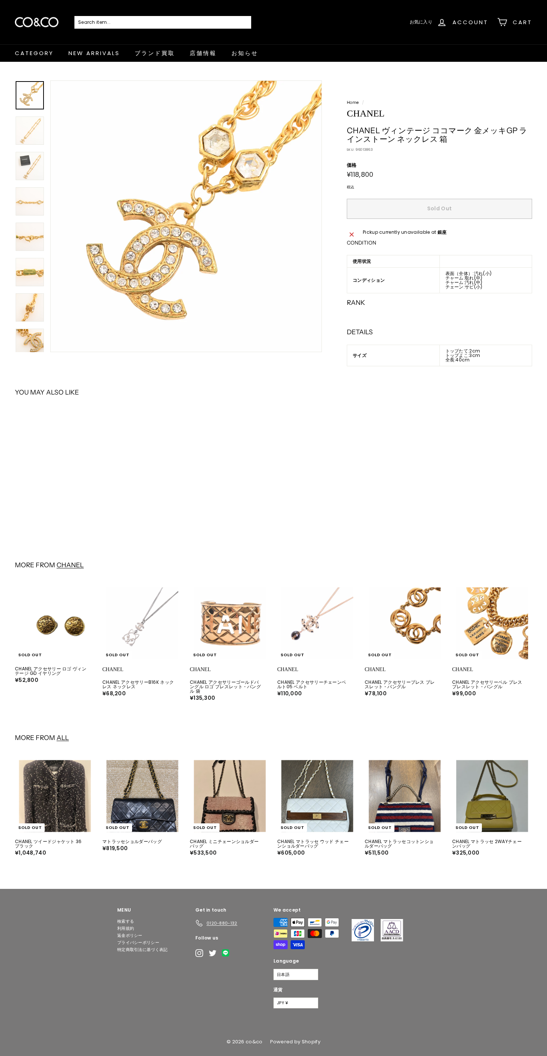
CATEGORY (34, 53)
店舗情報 (203, 53)
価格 (352, 165)
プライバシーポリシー (138, 942)
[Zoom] (186, 216)
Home (353, 102)
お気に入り (421, 22)
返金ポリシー (130, 935)
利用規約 (125, 928)
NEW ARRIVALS (94, 53)
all (63, 737)
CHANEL (70, 565)
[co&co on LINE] (227, 953)
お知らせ (244, 53)
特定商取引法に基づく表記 (142, 950)
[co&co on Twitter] (213, 953)
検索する (125, 921)
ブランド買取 (155, 53)
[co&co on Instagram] (199, 953)
